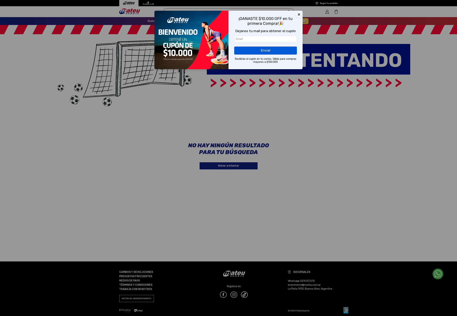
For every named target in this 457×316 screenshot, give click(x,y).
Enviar (266, 50)
